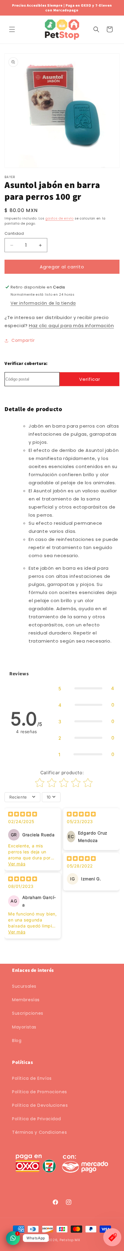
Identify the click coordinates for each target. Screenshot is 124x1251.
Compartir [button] (23, 340)
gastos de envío (59, 218)
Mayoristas (24, 1027)
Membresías (26, 1000)
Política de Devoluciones (40, 1105)
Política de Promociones (39, 1092)
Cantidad (14, 233)
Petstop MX (70, 1240)
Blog (16, 1040)
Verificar (89, 379)
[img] (22, 815)
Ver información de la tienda (43, 303)
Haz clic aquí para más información (71, 325)
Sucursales (24, 986)
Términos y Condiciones (39, 1132)
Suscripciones (27, 1013)
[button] (12, 29)
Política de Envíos (32, 1078)
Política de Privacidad (36, 1119)
